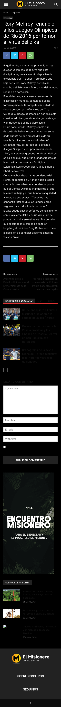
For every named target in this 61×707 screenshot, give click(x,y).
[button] (5, 4)
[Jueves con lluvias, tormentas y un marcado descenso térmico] (11, 631)
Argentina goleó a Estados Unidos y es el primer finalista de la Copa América (16, 284)
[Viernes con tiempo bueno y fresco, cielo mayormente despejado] (11, 595)
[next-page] (11, 370)
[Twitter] (14, 55)
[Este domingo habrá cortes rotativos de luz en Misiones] (11, 613)
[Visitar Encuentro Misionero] (30, 523)
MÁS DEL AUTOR (46, 301)
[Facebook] (6, 55)
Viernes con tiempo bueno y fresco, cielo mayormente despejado (38, 594)
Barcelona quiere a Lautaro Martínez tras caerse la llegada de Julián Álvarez (39, 313)
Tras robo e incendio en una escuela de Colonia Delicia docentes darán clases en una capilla (44, 284)
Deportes (16, 12)
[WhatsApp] (30, 55)
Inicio (5, 12)
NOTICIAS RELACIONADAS (19, 301)
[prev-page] (5, 370)
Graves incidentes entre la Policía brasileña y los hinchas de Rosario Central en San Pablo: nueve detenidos (39, 334)
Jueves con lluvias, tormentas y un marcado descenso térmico (39, 630)
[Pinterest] (22, 55)
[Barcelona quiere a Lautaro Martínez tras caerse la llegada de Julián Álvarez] (11, 314)
